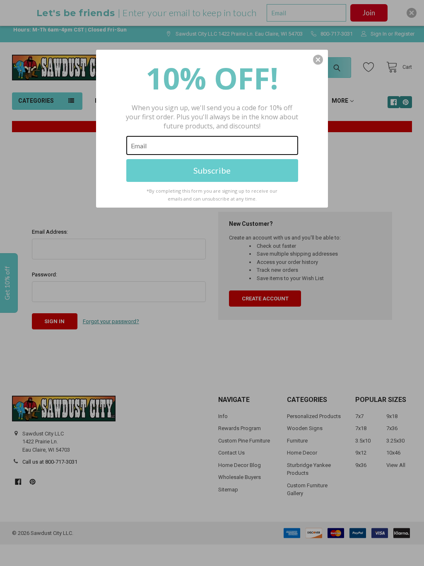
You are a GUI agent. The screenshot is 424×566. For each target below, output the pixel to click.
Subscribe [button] (212, 170)
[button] (318, 60)
